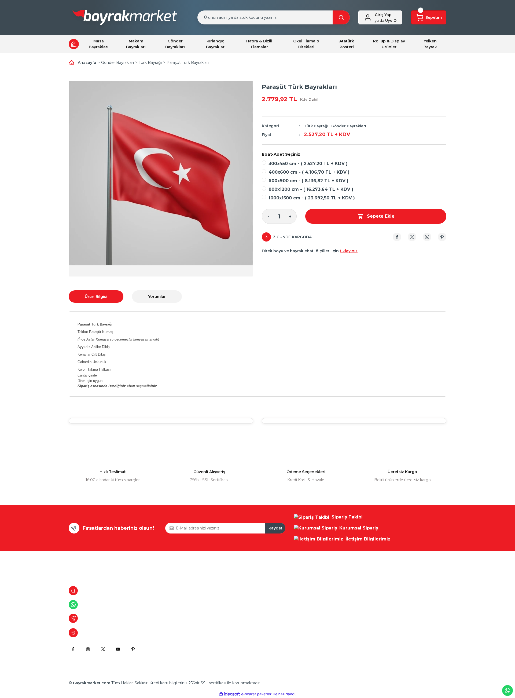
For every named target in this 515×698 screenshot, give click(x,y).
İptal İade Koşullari (278, 630)
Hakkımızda (176, 610)
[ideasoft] (229, 694)
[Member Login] (368, 17)
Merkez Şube (177, 620)
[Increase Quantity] (290, 216)
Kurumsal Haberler (182, 641)
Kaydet (275, 528)
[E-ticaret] (257, 694)
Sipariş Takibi (370, 630)
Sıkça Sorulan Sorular (377, 641)
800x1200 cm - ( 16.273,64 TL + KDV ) (310, 189)
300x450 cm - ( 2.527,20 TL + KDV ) (308, 163)
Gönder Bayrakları (348, 126)
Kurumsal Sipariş (277, 651)
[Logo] (125, 19)
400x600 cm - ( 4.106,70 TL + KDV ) (309, 172)
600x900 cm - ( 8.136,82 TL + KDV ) (308, 180)
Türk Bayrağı (316, 126)
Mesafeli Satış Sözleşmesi (286, 610)
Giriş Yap (383, 14)
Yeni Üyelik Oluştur (375, 620)
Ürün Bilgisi (96, 296)
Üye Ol (386, 20)
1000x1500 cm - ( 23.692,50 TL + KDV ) (311, 197)
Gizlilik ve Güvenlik (279, 620)
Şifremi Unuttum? (375, 651)
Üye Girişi (367, 610)
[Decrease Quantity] (268, 216)
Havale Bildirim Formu (186, 651)
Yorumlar (157, 296)
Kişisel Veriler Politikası (282, 641)
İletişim (172, 630)
